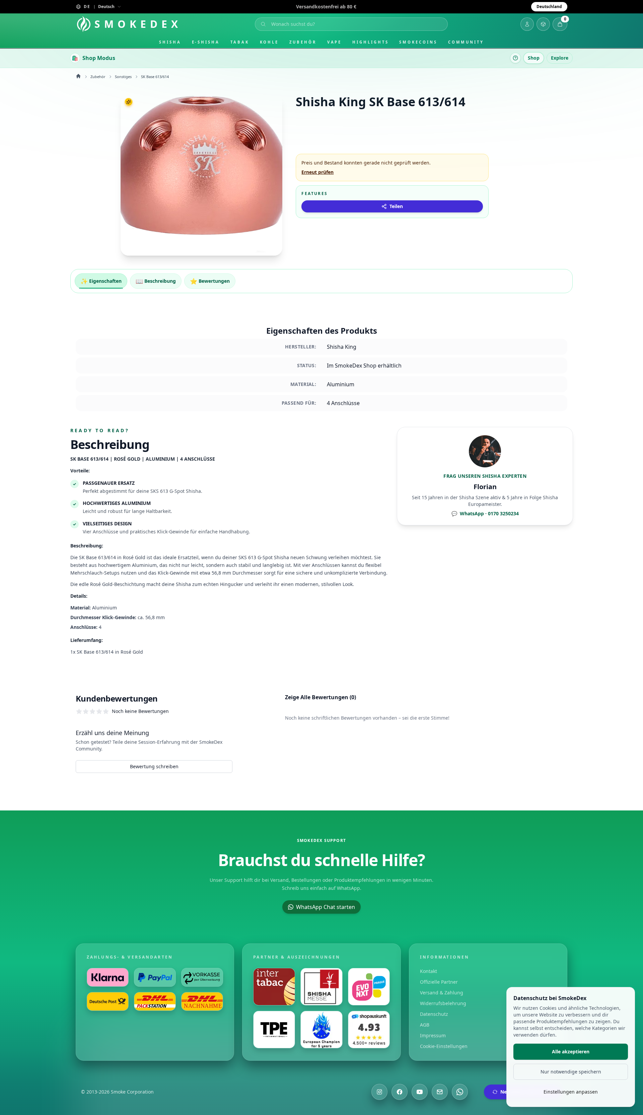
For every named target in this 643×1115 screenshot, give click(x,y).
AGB (424, 1025)
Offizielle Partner (439, 982)
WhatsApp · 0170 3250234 (485, 513)
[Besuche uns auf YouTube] (420, 1092)
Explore (559, 58)
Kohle (269, 42)
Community (466, 42)
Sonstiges (123, 76)
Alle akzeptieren (570, 1051)
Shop (534, 58)
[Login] (527, 24)
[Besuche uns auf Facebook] (399, 1092)
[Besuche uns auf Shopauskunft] (368, 1029)
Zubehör (302, 42)
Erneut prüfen (317, 172)
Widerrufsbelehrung (443, 1003)
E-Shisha (206, 42)
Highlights (370, 42)
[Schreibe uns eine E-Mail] (440, 1092)
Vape (334, 42)
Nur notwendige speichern (571, 1071)
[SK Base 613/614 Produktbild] (201, 175)
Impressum (433, 1035)
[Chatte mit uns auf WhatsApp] (460, 1092)
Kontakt (428, 971)
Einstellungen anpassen (571, 1092)
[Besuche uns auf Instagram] (379, 1092)
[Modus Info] (515, 58)
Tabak (239, 42)
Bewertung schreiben (154, 766)
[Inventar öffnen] (543, 24)
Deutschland (549, 6)
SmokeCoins (418, 42)
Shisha (170, 42)
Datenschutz (434, 1014)
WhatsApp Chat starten (325, 907)
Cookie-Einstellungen (444, 1046)
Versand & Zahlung (441, 992)
